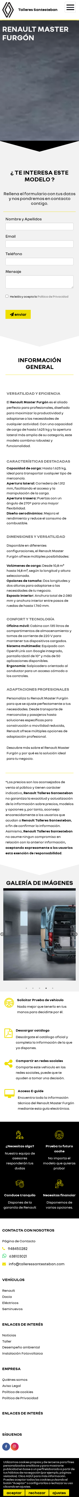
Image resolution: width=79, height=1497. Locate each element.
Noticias (9, 1335)
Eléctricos (10, 1302)
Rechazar (37, 1492)
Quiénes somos (14, 1379)
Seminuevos (12, 1309)
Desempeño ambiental (21, 1347)
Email (10, 236)
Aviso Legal (11, 1385)
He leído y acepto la (39, 296)
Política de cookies (17, 1392)
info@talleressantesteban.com (37, 1264)
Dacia (7, 1296)
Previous (2, 934)
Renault (8, 1290)
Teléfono (13, 253)
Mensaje (13, 271)
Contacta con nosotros (28, 1230)
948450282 (17, 1248)
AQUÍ (29, 1476)
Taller (6, 1341)
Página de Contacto (19, 1241)
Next (76, 934)
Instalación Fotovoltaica (22, 1353)
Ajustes (59, 1492)
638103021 (18, 1256)
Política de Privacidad (53, 296)
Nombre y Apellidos (23, 218)
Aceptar (14, 1492)
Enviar (20, 314)
